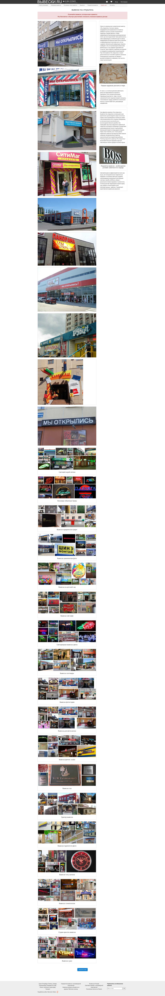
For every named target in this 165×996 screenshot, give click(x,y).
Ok (124, 988)
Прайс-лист (104, 5)
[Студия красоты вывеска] (67, 919)
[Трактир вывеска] (67, 803)
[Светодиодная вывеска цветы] (67, 631)
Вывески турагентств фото (67, 846)
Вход (116, 2)
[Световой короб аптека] (67, 458)
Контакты (112, 5)
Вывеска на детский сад (67, 587)
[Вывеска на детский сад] (67, 573)
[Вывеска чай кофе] (67, 602)
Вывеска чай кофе (67, 616)
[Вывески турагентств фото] (67, 832)
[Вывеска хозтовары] (67, 660)
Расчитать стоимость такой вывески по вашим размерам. (67, 63)
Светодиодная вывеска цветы (67, 645)
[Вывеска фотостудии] (67, 688)
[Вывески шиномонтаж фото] (67, 545)
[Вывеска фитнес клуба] (67, 746)
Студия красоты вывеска (67, 932)
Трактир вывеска (67, 817)
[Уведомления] (107, 2)
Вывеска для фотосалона (67, 731)
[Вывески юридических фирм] (67, 516)
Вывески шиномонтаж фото (67, 558)
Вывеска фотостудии (67, 702)
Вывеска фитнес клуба (67, 760)
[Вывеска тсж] (67, 775)
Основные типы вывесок (70, 5)
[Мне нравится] (111, 2)
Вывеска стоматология (67, 903)
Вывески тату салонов (67, 875)
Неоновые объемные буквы (67, 501)
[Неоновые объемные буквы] (67, 487)
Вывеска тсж (67, 788)
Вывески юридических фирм (67, 530)
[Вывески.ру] (49, 2)
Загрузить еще (82, 969)
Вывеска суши (67, 961)
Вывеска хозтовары (67, 673)
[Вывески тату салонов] (67, 861)
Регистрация (124, 2)
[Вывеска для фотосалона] (67, 717)
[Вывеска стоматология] (67, 890)
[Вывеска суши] (67, 947)
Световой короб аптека (67, 472)
